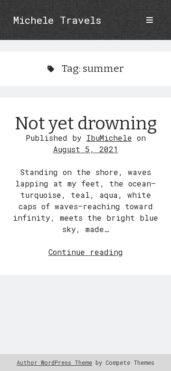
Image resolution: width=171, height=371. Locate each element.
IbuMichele (109, 138)
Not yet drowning (86, 123)
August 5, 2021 (85, 149)
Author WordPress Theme (54, 362)
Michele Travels (57, 20)
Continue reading (85, 252)
